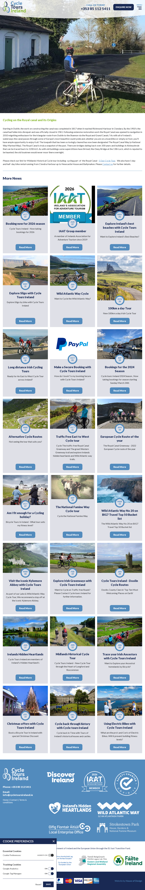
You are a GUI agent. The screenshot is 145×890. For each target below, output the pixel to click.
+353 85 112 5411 (95, 9)
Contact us (107, 164)
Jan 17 (25, 646)
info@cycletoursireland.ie (18, 794)
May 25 (25, 285)
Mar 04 (25, 572)
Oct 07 (25, 215)
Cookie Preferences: (25, 855)
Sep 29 (72, 499)
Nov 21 (119, 715)
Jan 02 (120, 646)
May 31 (119, 215)
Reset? (38, 884)
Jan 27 (72, 285)
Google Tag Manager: (25, 873)
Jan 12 (72, 646)
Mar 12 (25, 428)
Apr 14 (120, 428)
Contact (14, 800)
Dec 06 (73, 715)
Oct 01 (72, 359)
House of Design (134, 881)
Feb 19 (72, 572)
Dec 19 (25, 715)
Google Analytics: (25, 868)
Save (48, 884)
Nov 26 (119, 300)
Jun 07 (72, 223)
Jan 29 (120, 572)
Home (5, 800)
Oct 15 (25, 359)
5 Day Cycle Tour (107, 160)
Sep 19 (120, 359)
